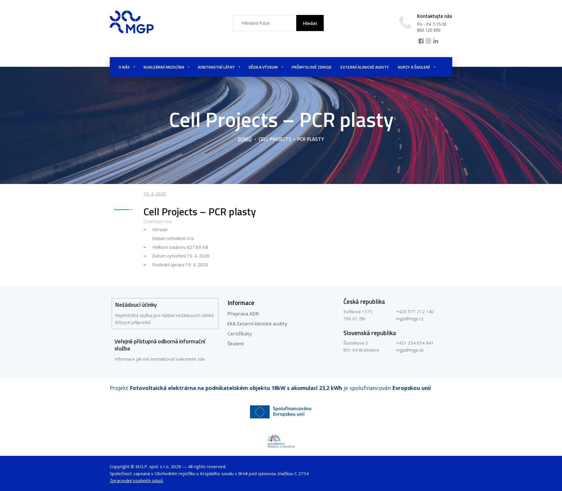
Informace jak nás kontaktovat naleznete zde (159, 359)
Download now (157, 221)
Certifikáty (239, 333)
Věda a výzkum (263, 67)
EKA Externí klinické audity (257, 323)
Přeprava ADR (243, 314)
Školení (235, 343)
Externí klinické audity (364, 67)
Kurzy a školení (414, 67)
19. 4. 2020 (154, 193)
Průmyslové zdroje (312, 67)
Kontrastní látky (216, 67)
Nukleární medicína (163, 67)
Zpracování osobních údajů (136, 480)
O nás (124, 67)
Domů (245, 139)
